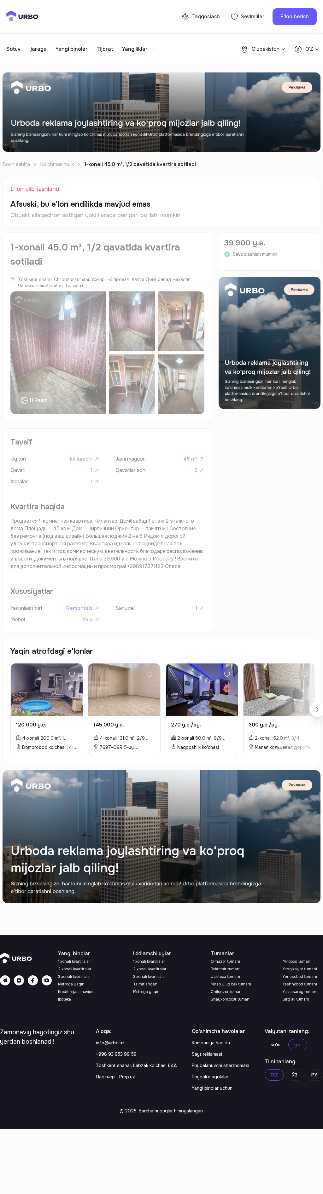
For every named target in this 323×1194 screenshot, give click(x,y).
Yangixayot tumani (300, 969)
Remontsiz (79, 608)
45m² (190, 459)
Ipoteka (64, 999)
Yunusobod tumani (300, 976)
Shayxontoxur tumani (230, 999)
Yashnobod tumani (300, 984)
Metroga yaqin (71, 984)
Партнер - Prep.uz (115, 1077)
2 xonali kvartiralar (74, 969)
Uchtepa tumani (225, 976)
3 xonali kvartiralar (74, 976)
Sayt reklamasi (207, 1054)
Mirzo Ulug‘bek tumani (231, 984)
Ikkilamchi (80, 459)
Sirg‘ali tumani (296, 999)
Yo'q (87, 619)
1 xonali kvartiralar (74, 961)
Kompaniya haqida (211, 1043)
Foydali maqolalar (210, 1077)
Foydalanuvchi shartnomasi (220, 1065)
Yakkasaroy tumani (300, 991)
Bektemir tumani (225, 969)
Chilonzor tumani (227, 991)
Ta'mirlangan (145, 984)
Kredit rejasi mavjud (76, 991)
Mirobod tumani (297, 961)
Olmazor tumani (225, 961)
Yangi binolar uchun (212, 1088)
